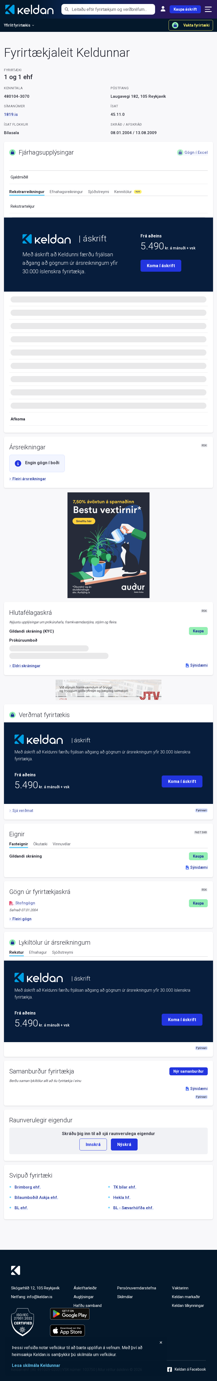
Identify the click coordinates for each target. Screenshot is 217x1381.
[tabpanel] (108, 856)
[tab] (26, 192)
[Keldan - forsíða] (46, 239)
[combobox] (113, 9)
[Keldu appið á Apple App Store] (69, 1330)
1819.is (11, 114)
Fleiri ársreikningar (29, 479)
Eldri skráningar (26, 666)
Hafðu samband (88, 1305)
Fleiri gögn (21, 919)
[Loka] (87, 1342)
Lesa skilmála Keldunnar (36, 1365)
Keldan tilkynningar (188, 1305)
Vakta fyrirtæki (196, 25)
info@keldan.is (39, 1296)
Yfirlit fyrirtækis (17, 25)
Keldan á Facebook (190, 1369)
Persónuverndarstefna (136, 1288)
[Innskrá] (163, 9)
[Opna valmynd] (208, 9)
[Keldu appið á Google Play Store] (69, 1314)
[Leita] (66, 9)
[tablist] (108, 192)
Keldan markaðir (186, 1296)
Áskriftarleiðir (85, 1288)
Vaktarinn (180, 1288)
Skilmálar (125, 1296)
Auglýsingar (84, 1296)
